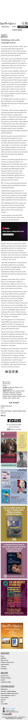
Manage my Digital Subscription (9, 693)
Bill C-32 (12, 391)
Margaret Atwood (6, 130)
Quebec (12, 154)
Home (2, 656)
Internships (4, 668)
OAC (24, 396)
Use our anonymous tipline (14, 425)
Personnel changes (6, 678)
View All (3, 415)
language (19, 394)
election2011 (6, 394)
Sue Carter (7, 382)
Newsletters (5, 26)
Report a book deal (14, 427)
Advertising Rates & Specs (8, 695)
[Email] (17, 372)
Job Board (3, 666)
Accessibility (4, 704)
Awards (3, 680)
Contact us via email (15, 429)
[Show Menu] (26, 23)
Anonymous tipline (6, 682)
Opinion (10, 389)
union (18, 398)
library (10, 396)
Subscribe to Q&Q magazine (8, 691)
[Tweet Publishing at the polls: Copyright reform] (10, 372)
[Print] (13, 372)
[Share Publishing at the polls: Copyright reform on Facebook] (6, 372)
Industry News (5, 676)
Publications (4, 689)
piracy (9, 398)
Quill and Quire (9, 24)
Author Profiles (5, 664)
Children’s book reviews (7, 662)
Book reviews (4, 660)
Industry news (18, 387)
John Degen (13, 394)
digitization (12, 392)
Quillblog (3, 658)
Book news (11, 387)
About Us (3, 699)
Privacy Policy (5, 697)
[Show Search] (23, 23)
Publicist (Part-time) (6, 406)
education (18, 392)
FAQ (2, 701)
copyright (17, 391)
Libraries (5, 389)
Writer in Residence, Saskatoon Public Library (13, 411)
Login (14, 26)
